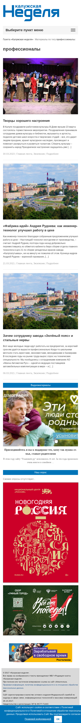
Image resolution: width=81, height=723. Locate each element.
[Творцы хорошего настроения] (40, 113)
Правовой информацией (38, 719)
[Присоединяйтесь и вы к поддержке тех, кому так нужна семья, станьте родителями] (40, 418)
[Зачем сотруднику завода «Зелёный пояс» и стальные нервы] (40, 328)
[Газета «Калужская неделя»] (31, 19)
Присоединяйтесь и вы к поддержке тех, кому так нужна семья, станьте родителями (40, 452)
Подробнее (52, 154)
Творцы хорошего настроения (26, 121)
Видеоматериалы (40, 385)
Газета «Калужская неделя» (18, 39)
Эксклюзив (39, 154)
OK (58, 719)
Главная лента (24, 154)
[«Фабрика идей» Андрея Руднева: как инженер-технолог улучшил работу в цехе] (40, 218)
